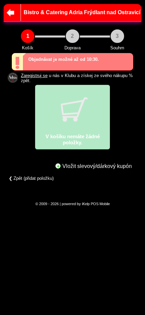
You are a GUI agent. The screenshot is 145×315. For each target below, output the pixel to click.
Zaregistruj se (34, 75)
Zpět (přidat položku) (33, 178)
